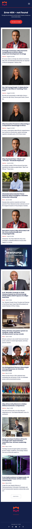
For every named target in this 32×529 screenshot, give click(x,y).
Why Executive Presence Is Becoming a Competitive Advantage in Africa (16, 124)
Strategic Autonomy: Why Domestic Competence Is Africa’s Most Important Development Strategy (14, 52)
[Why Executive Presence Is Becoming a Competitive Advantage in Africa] (16, 112)
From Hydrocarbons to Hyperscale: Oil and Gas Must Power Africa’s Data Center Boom (15, 478)
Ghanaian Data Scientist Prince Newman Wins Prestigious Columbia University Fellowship (15, 195)
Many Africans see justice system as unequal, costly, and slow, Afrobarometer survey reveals (15, 332)
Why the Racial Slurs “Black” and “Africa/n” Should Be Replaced (13, 159)
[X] (23, 526)
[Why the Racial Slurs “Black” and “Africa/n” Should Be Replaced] (16, 147)
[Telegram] (16, 526)
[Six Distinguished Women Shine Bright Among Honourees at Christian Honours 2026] (16, 355)
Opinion (4, 56)
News (3, 199)
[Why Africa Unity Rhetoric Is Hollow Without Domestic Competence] (16, 392)
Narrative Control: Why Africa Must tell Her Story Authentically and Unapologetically (15, 232)
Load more (15, 496)
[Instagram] (12, 526)
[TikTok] (19, 526)
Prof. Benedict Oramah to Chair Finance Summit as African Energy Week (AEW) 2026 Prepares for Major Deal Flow (15, 295)
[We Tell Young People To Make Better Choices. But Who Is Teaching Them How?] (16, 75)
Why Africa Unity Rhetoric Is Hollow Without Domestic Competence (14, 405)
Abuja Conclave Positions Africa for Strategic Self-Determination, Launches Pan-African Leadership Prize (14, 441)
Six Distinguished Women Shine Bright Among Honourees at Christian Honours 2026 (15, 368)
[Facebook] (9, 526)
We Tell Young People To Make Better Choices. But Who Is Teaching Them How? (15, 88)
